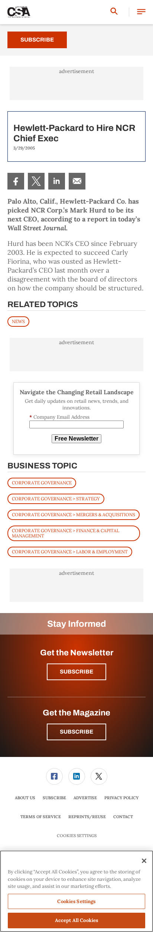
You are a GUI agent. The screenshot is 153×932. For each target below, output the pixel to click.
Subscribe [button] (76, 672)
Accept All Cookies (76, 920)
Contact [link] (123, 816)
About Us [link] (25, 797)
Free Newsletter (76, 438)
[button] (141, 12)
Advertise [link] (85, 797)
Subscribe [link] (54, 797)
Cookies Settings (77, 836)
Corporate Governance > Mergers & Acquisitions (73, 514)
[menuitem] (15, 181)
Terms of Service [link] (40, 816)
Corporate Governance (42, 482)
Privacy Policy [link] (121, 797)
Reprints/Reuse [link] (87, 816)
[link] (15, 181)
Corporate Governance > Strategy (56, 498)
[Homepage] (18, 12)
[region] (76, 891)
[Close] (144, 861)
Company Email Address (59, 417)
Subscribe (37, 40)
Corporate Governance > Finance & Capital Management (65, 533)
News (18, 321)
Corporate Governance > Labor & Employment (70, 551)
